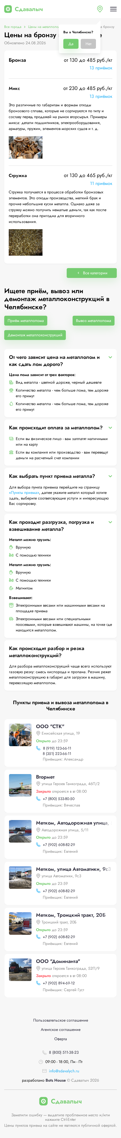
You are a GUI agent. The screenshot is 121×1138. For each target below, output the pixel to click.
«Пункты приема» (24, 492)
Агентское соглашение (60, 1029)
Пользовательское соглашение (60, 1020)
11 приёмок (101, 183)
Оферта (60, 1039)
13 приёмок (100, 68)
